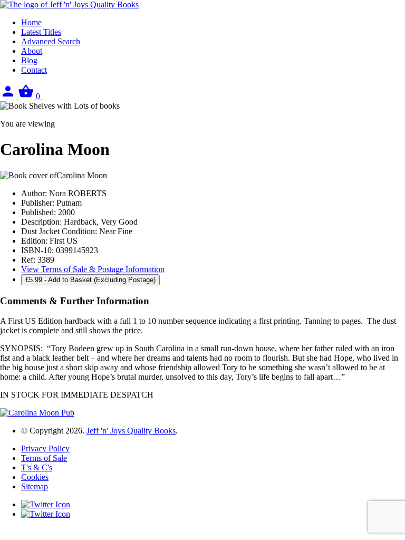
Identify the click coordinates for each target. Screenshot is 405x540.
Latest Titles (41, 31)
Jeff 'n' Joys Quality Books (131, 430)
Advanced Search (50, 41)
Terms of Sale (44, 458)
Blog (29, 60)
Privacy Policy (45, 448)
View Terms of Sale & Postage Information (93, 269)
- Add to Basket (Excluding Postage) (90, 280)
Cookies (35, 476)
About (31, 50)
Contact (34, 69)
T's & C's (36, 467)
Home (31, 22)
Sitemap (34, 486)
